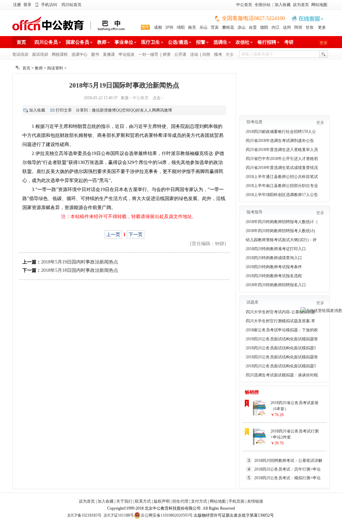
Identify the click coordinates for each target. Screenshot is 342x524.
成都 (158, 27)
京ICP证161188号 (119, 515)
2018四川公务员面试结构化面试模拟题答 (282, 339)
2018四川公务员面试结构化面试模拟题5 (281, 348)
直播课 (109, 54)
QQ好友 (137, 110)
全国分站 (262, 4)
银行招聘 (267, 42)
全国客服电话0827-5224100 (253, 18)
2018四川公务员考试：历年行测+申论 (287, 469)
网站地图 (319, 4)
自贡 (253, 27)
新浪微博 (108, 110)
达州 (287, 27)
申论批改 (127, 54)
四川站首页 (71, 4)
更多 (322, 27)
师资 (167, 54)
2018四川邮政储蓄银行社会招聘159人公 (281, 131)
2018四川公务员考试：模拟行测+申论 (287, 478)
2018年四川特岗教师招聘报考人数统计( (280, 230)
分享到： (84, 110)
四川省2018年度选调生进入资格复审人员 (282, 149)
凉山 (241, 27)
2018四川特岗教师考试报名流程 (274, 276)
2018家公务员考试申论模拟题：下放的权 (282, 330)
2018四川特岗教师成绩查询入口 (274, 257)
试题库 (252, 302)
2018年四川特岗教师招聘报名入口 (276, 285)
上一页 (113, 234)
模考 (218, 54)
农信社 (242, 42)
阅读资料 (55, 68)
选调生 (220, 42)
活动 (194, 54)
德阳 (264, 27)
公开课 (180, 54)
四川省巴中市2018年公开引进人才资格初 (282, 158)
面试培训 (40, 54)
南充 (192, 27)
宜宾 (215, 27)
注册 (17, 4)
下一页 (136, 234)
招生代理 (180, 501)
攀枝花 (228, 27)
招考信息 (254, 122)
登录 (27, 4)
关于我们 (124, 501)
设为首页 (301, 4)
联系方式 (143, 501)
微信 (96, 110)
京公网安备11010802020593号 (167, 515)
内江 (276, 27)
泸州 (169, 27)
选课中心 (79, 54)
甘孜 (310, 27)
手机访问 (49, 4)
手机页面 (236, 501)
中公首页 (244, 4)
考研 (289, 42)
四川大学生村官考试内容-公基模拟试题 (280, 312)
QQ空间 (123, 110)
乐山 (203, 27)
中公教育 (141, 98)
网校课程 (60, 54)
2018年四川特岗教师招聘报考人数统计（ (282, 221)
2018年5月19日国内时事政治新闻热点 (79, 262)
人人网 (150, 110)
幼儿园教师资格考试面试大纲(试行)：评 (281, 239)
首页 (21, 42)
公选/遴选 (178, 42)
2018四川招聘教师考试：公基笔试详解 (288, 460)
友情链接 (255, 501)
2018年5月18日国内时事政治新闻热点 (79, 270)
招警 (200, 42)
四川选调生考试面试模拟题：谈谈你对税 (282, 375)
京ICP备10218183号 (84, 515)
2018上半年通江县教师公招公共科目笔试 (282, 176)
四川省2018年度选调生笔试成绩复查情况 (282, 167)
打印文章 (64, 110)
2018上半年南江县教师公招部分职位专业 (282, 185)
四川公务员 (46, 42)
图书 (95, 54)
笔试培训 (20, 54)
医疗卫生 (150, 42)
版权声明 (162, 501)
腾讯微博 (164, 110)
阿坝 (298, 27)
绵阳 (181, 27)
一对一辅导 (148, 54)
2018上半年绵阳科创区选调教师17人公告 (282, 194)
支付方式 (199, 501)
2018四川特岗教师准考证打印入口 (276, 248)
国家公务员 (77, 42)
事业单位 (124, 42)
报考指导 (254, 212)
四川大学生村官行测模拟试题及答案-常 (280, 321)
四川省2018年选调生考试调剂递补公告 (280, 140)
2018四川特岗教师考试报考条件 (274, 267)
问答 (206, 54)
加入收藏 (283, 4)
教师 (102, 42)
